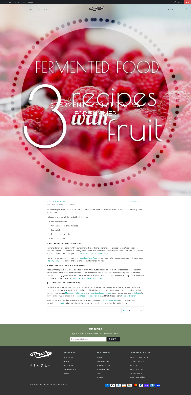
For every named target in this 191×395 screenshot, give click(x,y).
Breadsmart (7, 2)
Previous (133, 201)
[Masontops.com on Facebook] (34, 365)
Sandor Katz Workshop (137, 377)
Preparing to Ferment (137, 361)
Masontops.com (40, 384)
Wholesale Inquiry (103, 369)
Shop (30, 9)
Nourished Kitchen (128, 296)
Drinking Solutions (69, 369)
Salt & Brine (134, 365)
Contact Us (100, 357)
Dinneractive (20, 2)
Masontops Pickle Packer (75, 293)
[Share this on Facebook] (129, 310)
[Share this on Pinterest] (135, 310)
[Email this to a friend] (141, 310)
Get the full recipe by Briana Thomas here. (86, 278)
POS (48, 384)
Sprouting (66, 361)
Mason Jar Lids (68, 365)
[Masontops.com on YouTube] (38, 365)
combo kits (61, 303)
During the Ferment (136, 369)
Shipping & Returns (103, 361)
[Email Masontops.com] (49, 365)
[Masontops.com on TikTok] (31, 365)
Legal (98, 373)
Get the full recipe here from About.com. (92, 254)
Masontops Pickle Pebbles (100, 293)
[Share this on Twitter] (123, 310)
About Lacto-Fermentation (139, 357)
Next (141, 201)
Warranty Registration (104, 365)
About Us (100, 377)
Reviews (66, 373)
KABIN (30, 2)
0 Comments (71, 205)
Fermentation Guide (110, 300)
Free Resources (44, 9)
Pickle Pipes (136, 293)
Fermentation (68, 357)
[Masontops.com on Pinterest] (42, 365)
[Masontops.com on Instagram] (46, 365)
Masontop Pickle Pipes (88, 258)
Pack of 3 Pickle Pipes (55, 261)
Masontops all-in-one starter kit (88, 296)
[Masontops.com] (96, 8)
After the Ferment (136, 373)
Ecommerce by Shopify (60, 384)
